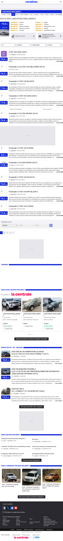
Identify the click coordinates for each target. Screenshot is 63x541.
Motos (31, 519)
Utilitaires (18, 524)
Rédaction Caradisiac (28, 529)
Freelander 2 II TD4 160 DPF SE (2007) (23, 192)
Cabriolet (18, 520)
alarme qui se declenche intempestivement (44, 446)
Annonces (36, 14)
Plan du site (46, 518)
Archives (46, 516)
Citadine (4, 519)
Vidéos (52, 14)
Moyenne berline (6, 520)
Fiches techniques (24, 14)
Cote (31, 14)
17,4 (3, 213)
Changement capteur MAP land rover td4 (12, 453)
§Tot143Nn (16, 376)
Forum (42, 14)
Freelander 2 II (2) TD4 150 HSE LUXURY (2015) (27, 67)
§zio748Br (16, 393)
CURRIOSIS (13, 54)
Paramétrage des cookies (49, 524)
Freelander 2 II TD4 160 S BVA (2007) (23, 96)
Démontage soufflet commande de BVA (43, 453)
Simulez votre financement (16, 109)
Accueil (3, 14)
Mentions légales (47, 519)
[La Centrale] (21, 539)
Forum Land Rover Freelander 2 (10, 435)
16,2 (5, 377)
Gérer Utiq (46, 525)
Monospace (5, 524)
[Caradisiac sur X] (8, 508)
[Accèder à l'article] (11, 476)
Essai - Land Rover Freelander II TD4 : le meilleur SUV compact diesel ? (51, 486)
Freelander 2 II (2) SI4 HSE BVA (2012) (23, 113)
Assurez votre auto (47, 109)
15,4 (3, 120)
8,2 (4, 155)
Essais (8, 14)
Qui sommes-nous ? (39, 529)
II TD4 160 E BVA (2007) (18, 52)
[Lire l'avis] (5, 357)
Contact (12, 529)
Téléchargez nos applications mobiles (14, 512)
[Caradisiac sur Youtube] (15, 508)
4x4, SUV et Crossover (21, 521)
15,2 (3, 198)
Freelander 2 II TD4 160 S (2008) (21, 148)
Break (4, 523)
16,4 (5, 360)
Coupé (17, 519)
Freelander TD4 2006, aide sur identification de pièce (15, 446)
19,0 (3, 59)
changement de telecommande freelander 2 (13, 438)
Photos (47, 14)
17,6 (3, 88)
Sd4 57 (12, 165)
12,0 (3, 184)
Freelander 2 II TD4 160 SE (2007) (21, 81)
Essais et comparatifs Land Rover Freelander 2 (15, 466)
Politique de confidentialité (49, 521)
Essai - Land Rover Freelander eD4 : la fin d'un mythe (10, 485)
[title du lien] (4, 56)
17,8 (3, 102)
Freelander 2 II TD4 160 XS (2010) (21, 177)
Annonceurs (19, 529)
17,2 (5, 397)
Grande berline (6, 521)
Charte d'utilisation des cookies (50, 522)
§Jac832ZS (16, 356)
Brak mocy (35, 439)
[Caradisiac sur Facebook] (4, 508)
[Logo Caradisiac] (31, 3)
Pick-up (18, 523)
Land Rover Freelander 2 (11, 11)
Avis (13, 14)
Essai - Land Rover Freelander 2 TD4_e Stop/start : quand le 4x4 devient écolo (31, 489)
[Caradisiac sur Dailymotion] (12, 508)
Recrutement (49, 529)
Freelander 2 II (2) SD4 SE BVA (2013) (23, 163)
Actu (17, 14)
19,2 (3, 73)
